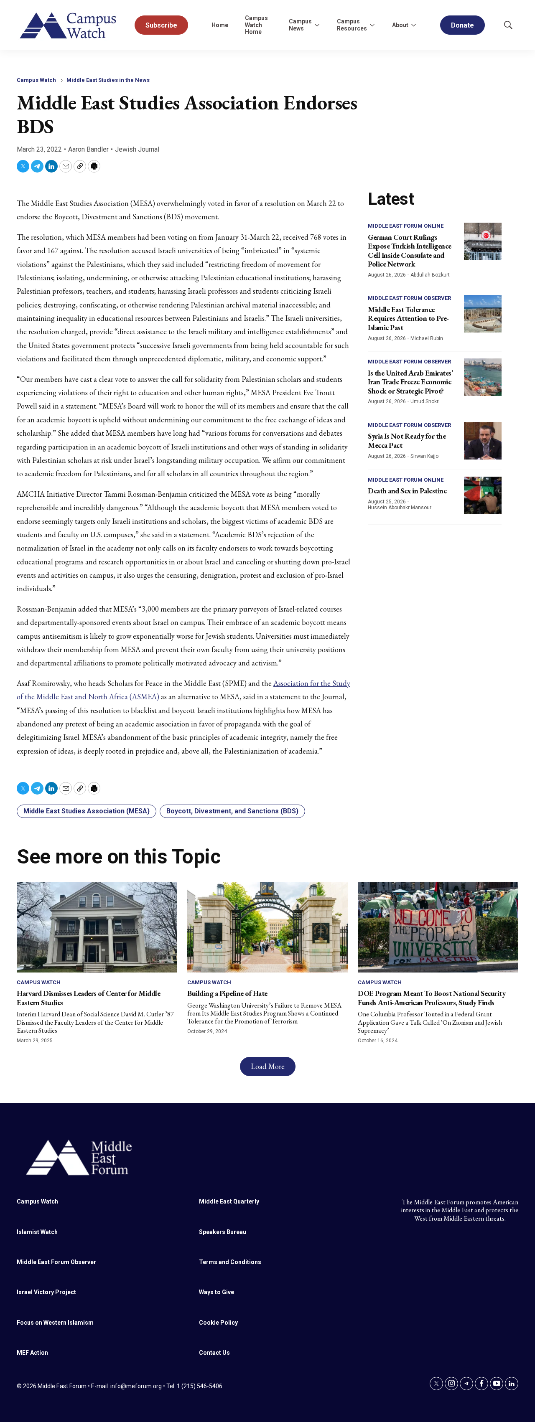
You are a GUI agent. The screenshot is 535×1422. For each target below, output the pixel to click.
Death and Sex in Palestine (407, 490)
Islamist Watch (37, 1232)
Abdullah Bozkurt (430, 275)
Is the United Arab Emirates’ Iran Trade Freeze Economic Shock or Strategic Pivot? (410, 382)
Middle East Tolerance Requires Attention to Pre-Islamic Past (408, 318)
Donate (462, 25)
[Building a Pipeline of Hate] (267, 927)
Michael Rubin (426, 338)
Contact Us (214, 1352)
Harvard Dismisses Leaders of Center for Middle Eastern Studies (88, 997)
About (400, 25)
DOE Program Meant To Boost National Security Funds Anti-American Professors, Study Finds (431, 997)
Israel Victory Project (46, 1292)
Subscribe (161, 25)
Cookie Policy (218, 1322)
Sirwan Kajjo (424, 456)
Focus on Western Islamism (55, 1322)
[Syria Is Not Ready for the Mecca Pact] (483, 441)
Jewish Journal (137, 149)
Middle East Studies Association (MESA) (86, 811)
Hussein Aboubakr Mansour (399, 507)
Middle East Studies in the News (108, 80)
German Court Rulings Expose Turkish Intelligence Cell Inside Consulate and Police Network (409, 250)
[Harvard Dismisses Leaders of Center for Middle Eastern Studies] (97, 927)
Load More (268, 1066)
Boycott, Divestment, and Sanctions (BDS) (232, 811)
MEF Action (32, 1352)
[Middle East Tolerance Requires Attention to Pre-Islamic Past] (483, 314)
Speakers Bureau (222, 1232)
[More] (316, 25)
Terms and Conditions (230, 1262)
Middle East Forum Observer (409, 298)
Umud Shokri (425, 401)
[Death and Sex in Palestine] (483, 495)
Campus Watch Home (256, 25)
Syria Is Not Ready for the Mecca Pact (407, 440)
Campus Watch (36, 80)
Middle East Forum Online (405, 226)
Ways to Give (216, 1292)
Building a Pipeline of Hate (227, 993)
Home (219, 25)
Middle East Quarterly (229, 1201)
